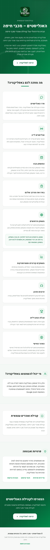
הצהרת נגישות (12, 478)
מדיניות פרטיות (39, 478)
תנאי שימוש (25, 478)
